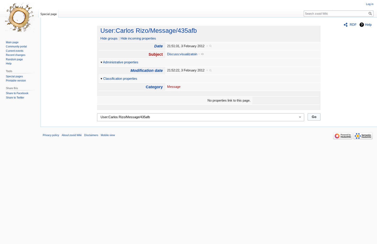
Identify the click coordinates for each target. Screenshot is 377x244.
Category (154, 87)
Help (368, 24)
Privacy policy (51, 135)
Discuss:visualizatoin (182, 54)
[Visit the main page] (19, 17)
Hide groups (109, 38)
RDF (353, 24)
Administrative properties (120, 62)
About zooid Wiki (72, 135)
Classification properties (120, 78)
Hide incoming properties (138, 38)
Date (158, 46)
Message (173, 86)
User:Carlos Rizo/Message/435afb (148, 30)
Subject (156, 54)
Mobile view (108, 135)
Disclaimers (91, 135)
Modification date (146, 70)
